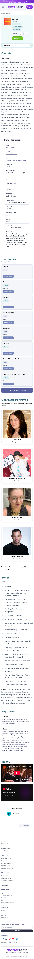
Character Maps (5, 848)
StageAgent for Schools (7, 880)
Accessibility (4, 942)
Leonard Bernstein (17, 26)
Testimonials (4, 885)
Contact (3, 920)
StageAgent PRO (6, 875)
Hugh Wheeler (16, 24)
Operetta (5, 716)
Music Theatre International (14, 227)
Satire (5, 729)
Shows (3, 13)
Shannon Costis (17, 517)
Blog (2, 900)
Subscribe (17, 930)
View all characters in (17, 390)
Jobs (2, 912)
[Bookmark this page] (21, 34)
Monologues (4, 843)
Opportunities (5, 893)
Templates (4, 898)
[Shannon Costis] (17, 502)
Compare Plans (5, 883)
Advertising (4, 915)
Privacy (16, 942)
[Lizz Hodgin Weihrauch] (17, 463)
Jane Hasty (17, 439)
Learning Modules (6, 863)
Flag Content (26, 825)
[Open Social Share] (25, 34)
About (3, 910)
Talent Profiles (5, 850)
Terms (10, 942)
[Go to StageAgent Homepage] (17, 950)
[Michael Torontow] (17, 541)
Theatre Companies (6, 895)
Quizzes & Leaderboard (7, 902)
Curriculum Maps (6, 858)
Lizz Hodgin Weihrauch (17, 478)
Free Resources (5, 865)
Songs (3, 846)
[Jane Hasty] (17, 424)
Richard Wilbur (16, 29)
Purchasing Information (7, 868)
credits (7, 569)
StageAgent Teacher (7, 878)
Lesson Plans (5, 861)
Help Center (4, 917)
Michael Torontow (17, 556)
